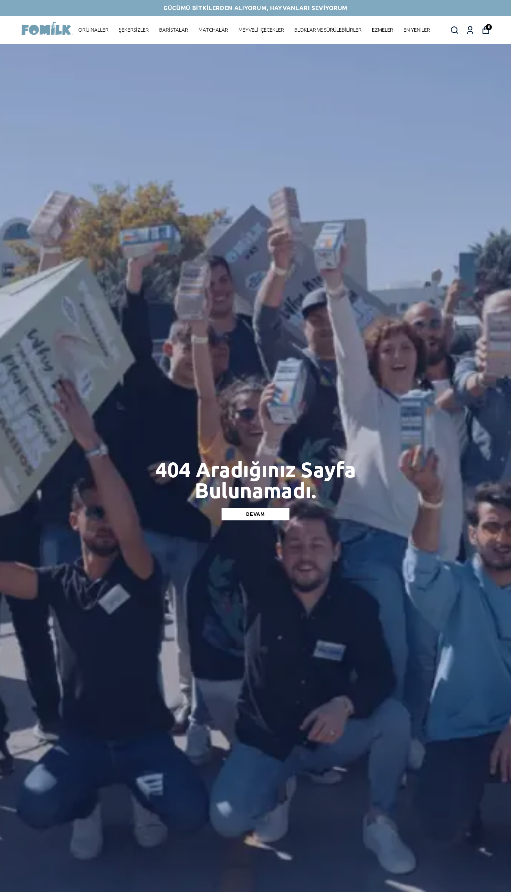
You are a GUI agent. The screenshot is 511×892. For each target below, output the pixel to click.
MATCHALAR (213, 30)
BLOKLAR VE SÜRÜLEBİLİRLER (328, 30)
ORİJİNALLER (93, 30)
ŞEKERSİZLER (134, 30)
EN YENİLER (417, 30)
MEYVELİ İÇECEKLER (261, 30)
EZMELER (382, 30)
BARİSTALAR (173, 30)
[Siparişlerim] (470, 30)
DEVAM (255, 514)
